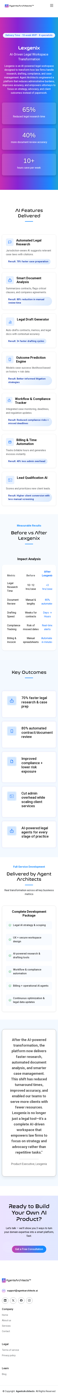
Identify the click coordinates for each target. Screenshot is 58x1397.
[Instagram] (29, 1300)
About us (6, 1320)
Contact (6, 1331)
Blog (4, 1374)
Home (5, 1315)
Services (6, 1326)
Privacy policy (9, 1355)
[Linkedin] (5, 1300)
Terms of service (10, 1350)
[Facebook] (21, 1300)
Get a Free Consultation (29, 1249)
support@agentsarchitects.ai (22, 1290)
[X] (13, 1300)
